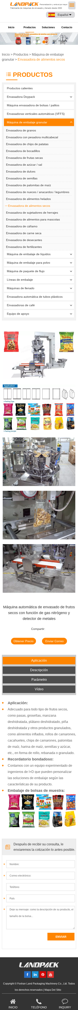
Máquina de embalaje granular (27, 122)
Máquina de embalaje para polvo (28, 262)
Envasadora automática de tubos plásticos (35, 296)
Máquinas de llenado (20, 288)
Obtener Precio (23, 641)
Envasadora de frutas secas (24, 157)
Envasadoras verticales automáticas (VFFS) (36, 113)
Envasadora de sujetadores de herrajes (32, 212)
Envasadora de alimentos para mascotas (33, 219)
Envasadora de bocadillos (23, 151)
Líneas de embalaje (20, 279)
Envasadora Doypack (21, 96)
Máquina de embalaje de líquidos (29, 254)
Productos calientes (20, 88)
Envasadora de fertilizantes (24, 247)
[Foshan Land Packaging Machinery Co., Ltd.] (39, 966)
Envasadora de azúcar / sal (24, 164)
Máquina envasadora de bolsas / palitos (33, 105)
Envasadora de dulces (20, 171)
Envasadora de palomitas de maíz (28, 185)
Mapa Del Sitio (53, 989)
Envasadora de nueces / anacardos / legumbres (37, 192)
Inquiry (65, 1007)
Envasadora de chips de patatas (27, 144)
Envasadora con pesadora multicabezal (32, 137)
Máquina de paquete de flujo (26, 271)
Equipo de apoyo (18, 313)
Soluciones (48, 27)
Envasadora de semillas (21, 178)
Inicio (11, 27)
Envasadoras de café (21, 305)
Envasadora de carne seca (23, 233)
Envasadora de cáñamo (21, 226)
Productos (30, 27)
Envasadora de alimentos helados (28, 199)
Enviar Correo (54, 641)
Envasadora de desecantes (24, 240)
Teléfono (39, 1007)
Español (63, 14)
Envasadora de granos (21, 130)
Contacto (66, 27)
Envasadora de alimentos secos (41, 59)
